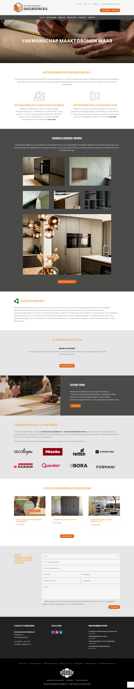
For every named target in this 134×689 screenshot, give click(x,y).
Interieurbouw (23, 664)
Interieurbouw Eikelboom (51, 432)
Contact (82, 17)
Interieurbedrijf (78, 664)
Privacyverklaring (81, 680)
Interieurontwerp (91, 664)
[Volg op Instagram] (56, 632)
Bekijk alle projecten (67, 282)
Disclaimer (69, 680)
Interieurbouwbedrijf (50, 664)
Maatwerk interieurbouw (107, 664)
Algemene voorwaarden (55, 680)
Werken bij (95, 4)
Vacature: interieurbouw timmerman (28, 520)
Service (91, 17)
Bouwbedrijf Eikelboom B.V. (110, 4)
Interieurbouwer (35, 664)
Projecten (71, 17)
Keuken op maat (65, 664)
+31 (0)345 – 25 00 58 (22, 642)
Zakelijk (61, 17)
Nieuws (79, 4)
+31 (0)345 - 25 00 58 (109, 10)
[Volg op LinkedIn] (60, 632)
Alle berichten (67, 536)
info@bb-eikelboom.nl (22, 644)
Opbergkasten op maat (64, 519)
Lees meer (51, 119)
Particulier (51, 17)
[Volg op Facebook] (52, 632)
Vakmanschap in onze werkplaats (101, 520)
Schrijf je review (67, 366)
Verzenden (114, 607)
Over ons (87, 4)
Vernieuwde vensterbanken (99, 646)
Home (42, 17)
